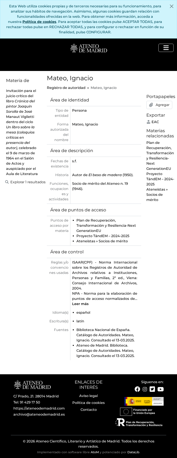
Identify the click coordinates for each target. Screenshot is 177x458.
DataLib (133, 452)
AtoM (95, 452)
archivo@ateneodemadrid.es (39, 414)
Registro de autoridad (66, 88)
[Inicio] (88, 48)
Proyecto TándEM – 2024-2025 (102, 236)
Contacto (89, 410)
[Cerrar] (171, 6)
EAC (155, 122)
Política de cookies (39, 22)
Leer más (80, 304)
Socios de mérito (113, 241)
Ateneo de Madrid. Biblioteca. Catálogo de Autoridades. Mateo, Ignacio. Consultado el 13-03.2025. (105, 350)
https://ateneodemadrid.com (39, 408)
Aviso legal (88, 396)
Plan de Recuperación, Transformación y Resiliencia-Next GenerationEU (106, 225)
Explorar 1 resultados (25, 182)
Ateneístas (85, 241)
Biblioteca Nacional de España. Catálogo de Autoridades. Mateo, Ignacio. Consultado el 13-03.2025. (105, 335)
